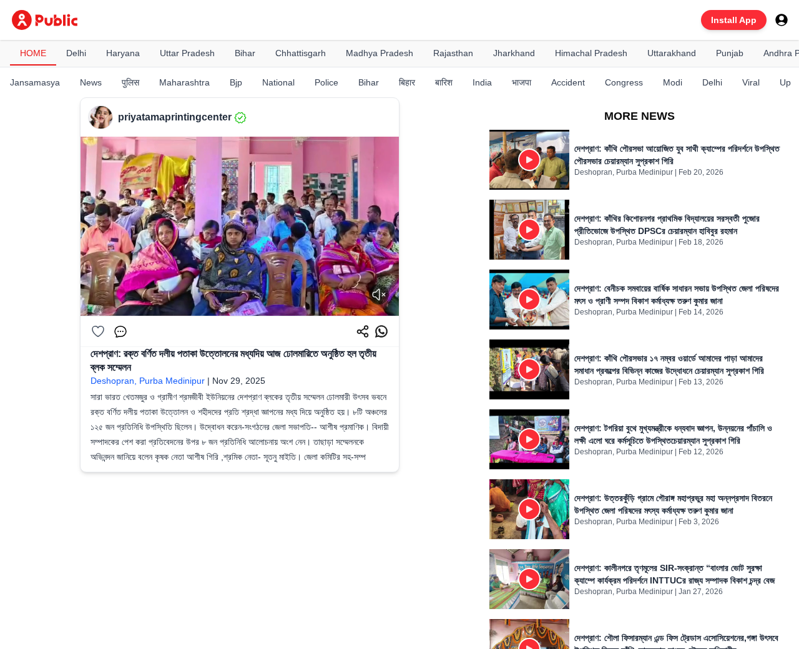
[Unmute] (379, 295)
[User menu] (781, 19)
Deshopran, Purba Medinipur (148, 381)
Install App (734, 20)
